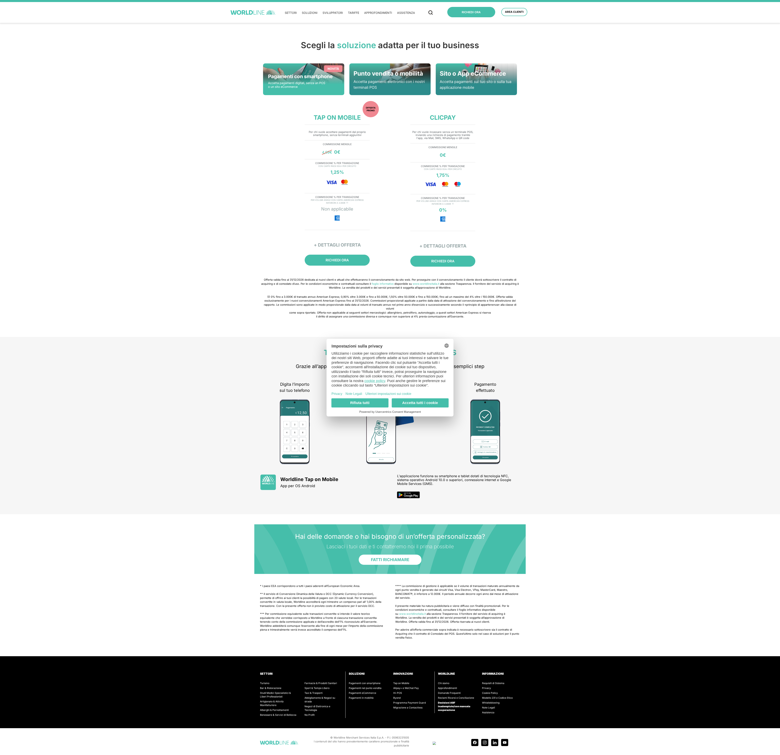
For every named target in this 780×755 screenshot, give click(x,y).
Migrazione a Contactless (407, 707)
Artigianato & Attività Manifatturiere (272, 703)
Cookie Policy (490, 692)
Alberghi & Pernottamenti (274, 710)
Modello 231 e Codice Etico (497, 697)
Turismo (264, 683)
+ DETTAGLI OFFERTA (337, 245)
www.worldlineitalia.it (426, 283)
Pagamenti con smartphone (364, 683)
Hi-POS (397, 692)
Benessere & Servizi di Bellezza (278, 714)
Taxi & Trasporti (313, 692)
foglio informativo (383, 283)
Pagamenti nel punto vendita (365, 688)
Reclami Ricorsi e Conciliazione (456, 697)
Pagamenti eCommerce (362, 692)
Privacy (486, 688)
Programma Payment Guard (409, 702)
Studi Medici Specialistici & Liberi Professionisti (275, 694)
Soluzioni (309, 12)
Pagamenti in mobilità (361, 697)
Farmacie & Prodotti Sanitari (320, 683)
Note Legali (488, 707)
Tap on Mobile (401, 683)
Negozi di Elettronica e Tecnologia (317, 708)
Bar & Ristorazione (270, 688)
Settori (291, 12)
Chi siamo (443, 683)
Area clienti (514, 11)
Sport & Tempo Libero (316, 688)
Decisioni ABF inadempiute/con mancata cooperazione (454, 706)
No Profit (309, 714)
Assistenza (406, 12)
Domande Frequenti (449, 692)
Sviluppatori (333, 12)
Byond (397, 697)
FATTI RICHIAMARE (390, 559)
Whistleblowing (490, 702)
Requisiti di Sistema (493, 683)
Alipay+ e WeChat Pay (406, 688)
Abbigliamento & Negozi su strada (319, 699)
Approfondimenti (378, 12)
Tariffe (353, 12)
